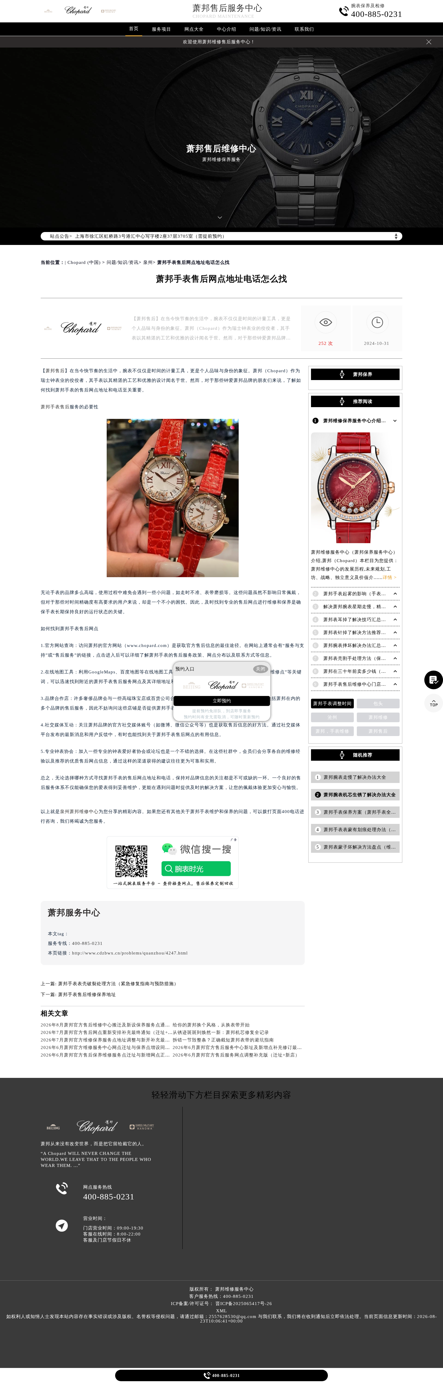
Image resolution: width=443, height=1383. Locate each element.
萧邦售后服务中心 (227, 8)
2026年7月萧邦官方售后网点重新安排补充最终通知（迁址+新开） (111, 1032)
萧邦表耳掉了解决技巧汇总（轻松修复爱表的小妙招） (381, 619)
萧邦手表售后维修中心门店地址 (357, 684)
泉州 (148, 262)
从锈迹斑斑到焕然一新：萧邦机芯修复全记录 (221, 1032)
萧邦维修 (378, 717)
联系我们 (304, 29)
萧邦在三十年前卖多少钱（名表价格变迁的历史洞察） (381, 671)
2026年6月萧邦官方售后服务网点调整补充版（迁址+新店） (236, 1055)
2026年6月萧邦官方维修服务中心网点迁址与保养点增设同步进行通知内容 (120, 1047)
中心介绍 (226, 29)
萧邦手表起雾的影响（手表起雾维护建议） (369, 593)
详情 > (390, 577)
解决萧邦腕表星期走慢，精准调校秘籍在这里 (371, 606)
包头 (378, 703)
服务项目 (161, 29)
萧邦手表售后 (55, 406)
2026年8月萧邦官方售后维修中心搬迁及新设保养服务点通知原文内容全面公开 (125, 1025)
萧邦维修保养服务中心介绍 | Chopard (364, 420)
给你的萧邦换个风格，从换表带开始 (211, 1025)
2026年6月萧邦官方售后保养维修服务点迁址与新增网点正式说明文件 (115, 1055)
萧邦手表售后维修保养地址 (87, 994)
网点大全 (194, 29)
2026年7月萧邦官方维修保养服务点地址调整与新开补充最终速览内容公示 (120, 1040)
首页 (134, 28)
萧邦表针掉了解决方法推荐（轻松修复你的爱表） (376, 632)
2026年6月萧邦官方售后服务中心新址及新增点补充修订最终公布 (242, 1047)
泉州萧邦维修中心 (79, 811)
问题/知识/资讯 (265, 29)
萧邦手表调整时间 (332, 703)
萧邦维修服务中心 (234, 1289)
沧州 (332, 717)
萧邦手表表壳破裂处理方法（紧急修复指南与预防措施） (118, 983)
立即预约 (222, 700)
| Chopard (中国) (83, 262)
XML (221, 1310)
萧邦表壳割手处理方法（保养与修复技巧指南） (374, 658)
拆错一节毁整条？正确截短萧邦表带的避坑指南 (223, 1040)
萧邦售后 (55, 370)
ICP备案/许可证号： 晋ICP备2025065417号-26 (221, 1303)
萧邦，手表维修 (332, 731)
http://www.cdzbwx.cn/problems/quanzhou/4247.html (130, 953)
